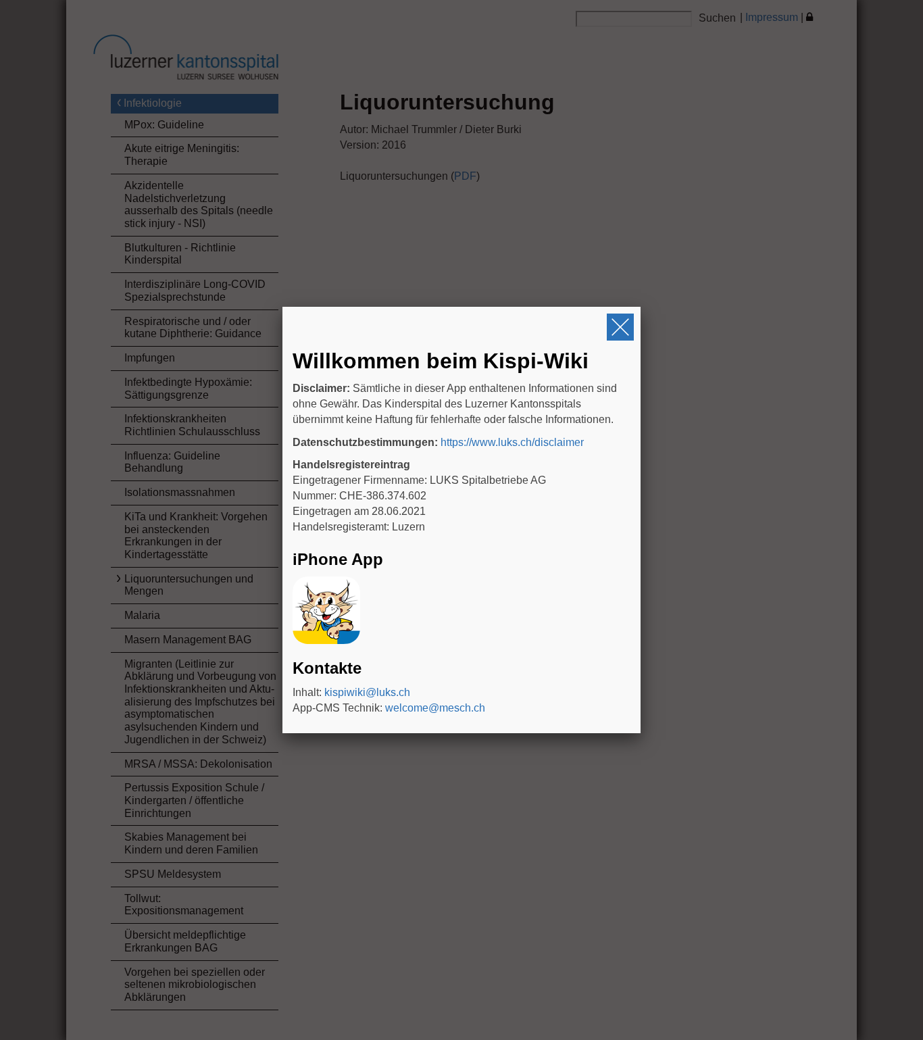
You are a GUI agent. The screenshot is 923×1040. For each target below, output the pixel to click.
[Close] (620, 327)
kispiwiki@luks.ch (367, 692)
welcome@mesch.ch (435, 708)
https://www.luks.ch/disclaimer (512, 442)
